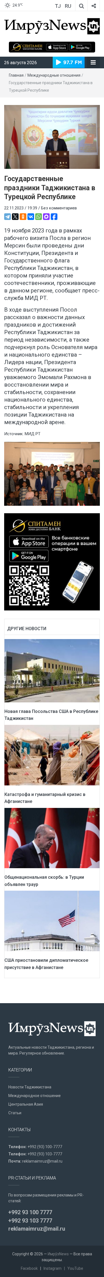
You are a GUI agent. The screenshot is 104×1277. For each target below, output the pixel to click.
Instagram (53, 1268)
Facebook (29, 1268)
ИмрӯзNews (58, 1254)
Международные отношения (53, 75)
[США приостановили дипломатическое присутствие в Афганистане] (52, 920)
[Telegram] (7, 216)
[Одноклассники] (23, 216)
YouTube (75, 1268)
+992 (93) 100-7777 (44, 1147)
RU (68, 6)
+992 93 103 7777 (30, 1220)
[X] (15, 216)
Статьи (14, 1113)
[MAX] (46, 216)
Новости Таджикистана (29, 1087)
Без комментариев (59, 208)
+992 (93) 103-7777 (44, 1154)
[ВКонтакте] (30, 216)
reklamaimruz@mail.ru (42, 1161)
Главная (16, 75)
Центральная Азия (25, 1104)
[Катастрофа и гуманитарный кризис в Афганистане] (52, 754)
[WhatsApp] (38, 216)
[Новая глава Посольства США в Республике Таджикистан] (52, 670)
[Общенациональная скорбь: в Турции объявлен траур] (52, 837)
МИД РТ (32, 433)
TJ (58, 6)
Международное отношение (34, 1095)
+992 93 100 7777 (30, 1212)
